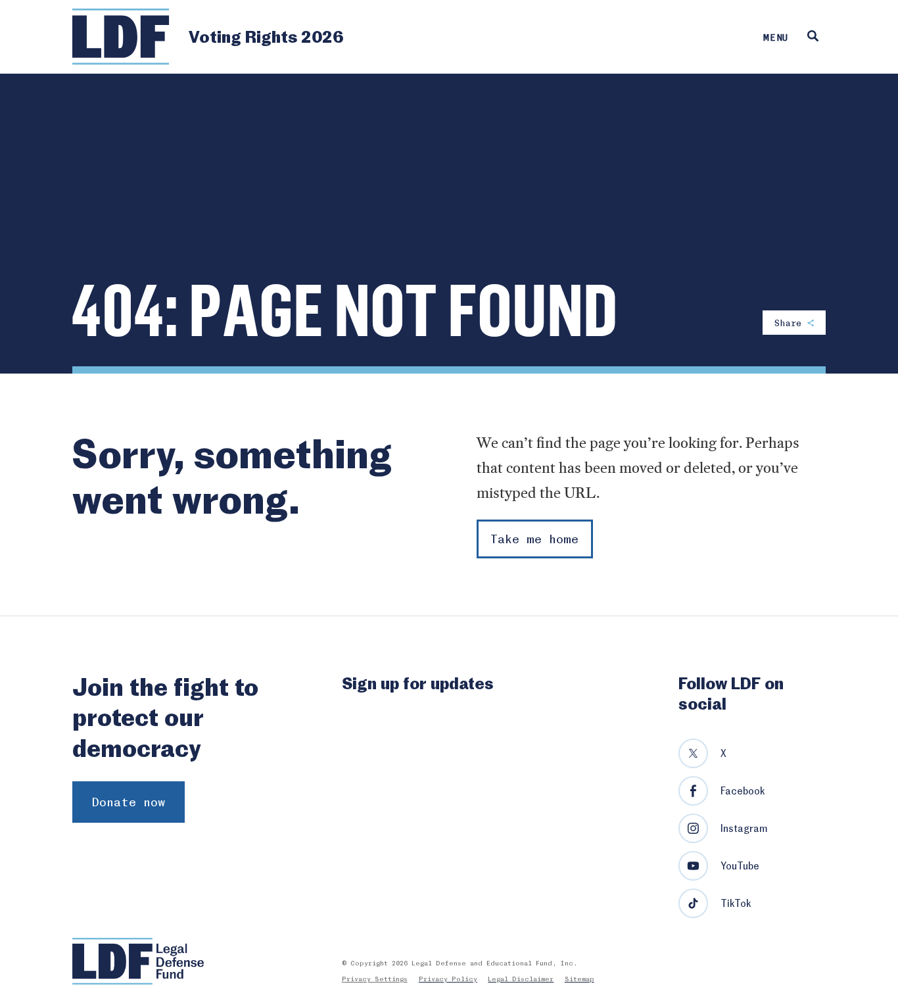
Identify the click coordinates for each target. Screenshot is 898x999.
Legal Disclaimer (521, 978)
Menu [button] (775, 37)
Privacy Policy (448, 978)
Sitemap (579, 978)
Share (790, 322)
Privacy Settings (375, 979)
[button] (813, 37)
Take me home (534, 538)
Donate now (128, 801)
